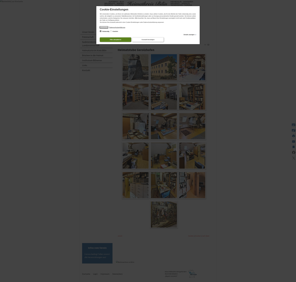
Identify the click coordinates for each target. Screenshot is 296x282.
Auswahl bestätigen (148, 39)
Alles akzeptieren (115, 39)
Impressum (104, 27)
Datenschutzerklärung (117, 27)
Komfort (115, 31)
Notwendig (106, 31)
